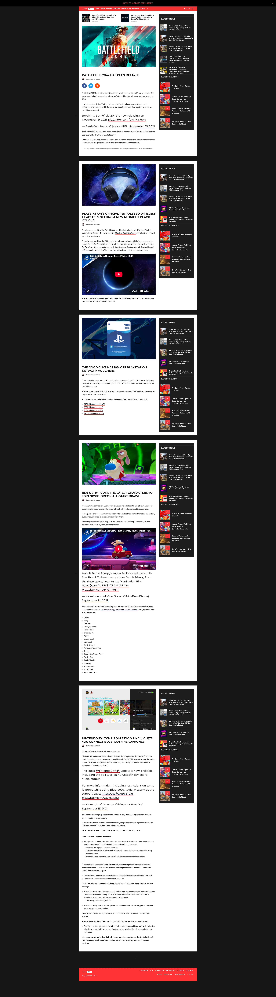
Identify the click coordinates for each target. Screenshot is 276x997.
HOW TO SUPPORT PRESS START (138, 3)
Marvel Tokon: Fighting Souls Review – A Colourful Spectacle (181, 98)
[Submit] (97, 85)
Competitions (126, 8)
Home (97, 8)
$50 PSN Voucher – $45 (93, 410)
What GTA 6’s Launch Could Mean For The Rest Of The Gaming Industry (180, 48)
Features (135, 8)
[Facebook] (184, 8)
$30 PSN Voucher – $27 (93, 407)
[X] (187, 8)
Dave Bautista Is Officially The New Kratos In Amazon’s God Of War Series (181, 38)
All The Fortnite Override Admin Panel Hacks (179, 209)
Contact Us (168, 975)
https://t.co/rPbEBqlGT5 (97, 585)
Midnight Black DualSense (125, 233)
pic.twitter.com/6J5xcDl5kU (100, 797)
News (103, 8)
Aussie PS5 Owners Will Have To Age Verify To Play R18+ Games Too (180, 28)
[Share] (84, 85)
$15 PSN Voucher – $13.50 (94, 404)
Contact (143, 8)
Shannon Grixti (89, 79)
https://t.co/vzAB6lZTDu (117, 793)
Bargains (117, 8)
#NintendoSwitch (108, 770)
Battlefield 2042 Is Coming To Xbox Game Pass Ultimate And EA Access (104, 17)
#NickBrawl (121, 585)
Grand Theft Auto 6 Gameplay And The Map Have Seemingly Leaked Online (179, 59)
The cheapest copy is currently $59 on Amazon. (119, 610)
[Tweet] (90, 85)
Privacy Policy (180, 975)
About (159, 975)
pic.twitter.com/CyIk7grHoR (127, 119)
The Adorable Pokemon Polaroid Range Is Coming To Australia (181, 219)
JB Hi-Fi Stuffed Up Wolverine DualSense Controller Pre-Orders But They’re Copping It (179, 70)
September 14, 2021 (95, 600)
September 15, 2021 (142, 126)
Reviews (109, 8)
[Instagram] (189, 8)
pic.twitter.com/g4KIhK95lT (100, 589)
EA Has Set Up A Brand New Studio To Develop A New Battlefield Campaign (142, 17)
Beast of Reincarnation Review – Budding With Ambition (181, 110)
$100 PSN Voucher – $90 (94, 413)
